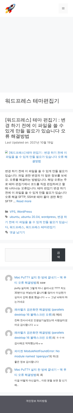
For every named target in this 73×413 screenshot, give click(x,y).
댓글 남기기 (17, 232)
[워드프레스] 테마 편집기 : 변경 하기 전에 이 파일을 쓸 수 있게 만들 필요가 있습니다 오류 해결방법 (35, 128)
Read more (23, 201)
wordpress (48, 217)
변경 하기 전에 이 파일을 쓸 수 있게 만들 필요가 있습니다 (36, 222)
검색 (58, 255)
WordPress (24, 211)
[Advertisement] (36, 53)
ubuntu (14, 217)
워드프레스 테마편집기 (41, 227)
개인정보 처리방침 (36, 400)
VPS (12, 211)
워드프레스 (17, 227)
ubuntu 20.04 (30, 217)
